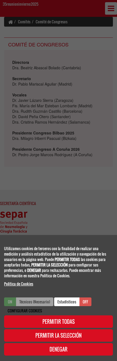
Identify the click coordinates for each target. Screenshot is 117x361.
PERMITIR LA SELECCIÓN (58, 335)
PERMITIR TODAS (58, 321)
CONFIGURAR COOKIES (25, 310)
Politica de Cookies (18, 284)
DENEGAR (58, 349)
